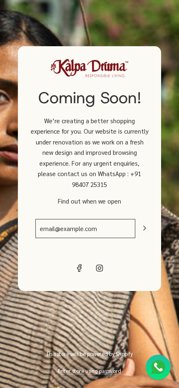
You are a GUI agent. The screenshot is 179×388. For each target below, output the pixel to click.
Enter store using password (89, 370)
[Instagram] (99, 268)
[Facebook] (79, 268)
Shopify (124, 353)
